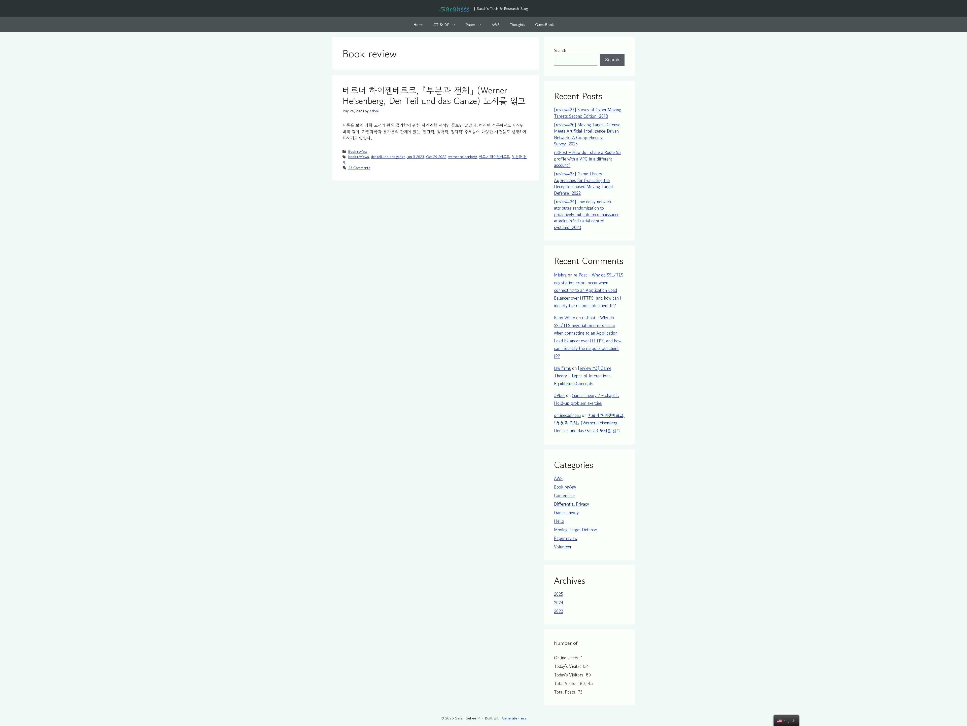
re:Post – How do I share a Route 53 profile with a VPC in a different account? (587, 158)
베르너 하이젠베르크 (494, 156)
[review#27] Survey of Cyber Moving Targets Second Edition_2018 (587, 112)
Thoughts (517, 24)
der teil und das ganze (388, 156)
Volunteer (562, 547)
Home (418, 24)
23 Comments (359, 167)
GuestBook (544, 24)
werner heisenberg (462, 156)
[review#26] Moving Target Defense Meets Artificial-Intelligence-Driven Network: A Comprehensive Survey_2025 (587, 134)
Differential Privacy (571, 504)
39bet (559, 395)
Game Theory (566, 512)
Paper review (565, 538)
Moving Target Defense (575, 530)
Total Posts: (566, 692)
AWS (496, 24)
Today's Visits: (568, 666)
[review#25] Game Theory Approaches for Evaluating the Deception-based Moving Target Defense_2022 (583, 183)
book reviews (358, 156)
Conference (564, 495)
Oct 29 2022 (436, 156)
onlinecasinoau (567, 415)
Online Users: (567, 658)
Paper (470, 24)
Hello (559, 521)
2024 (558, 602)
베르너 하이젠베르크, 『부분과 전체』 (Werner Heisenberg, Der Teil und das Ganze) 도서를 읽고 (434, 95)
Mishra (560, 275)
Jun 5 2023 (415, 156)
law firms (562, 368)
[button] (455, 24)
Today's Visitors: (570, 675)
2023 (558, 611)
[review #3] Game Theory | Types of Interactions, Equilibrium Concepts (583, 376)
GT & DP (441, 24)
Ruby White (564, 317)
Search (560, 50)
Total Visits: (566, 683)
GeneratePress (514, 718)
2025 (558, 594)
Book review (357, 151)
